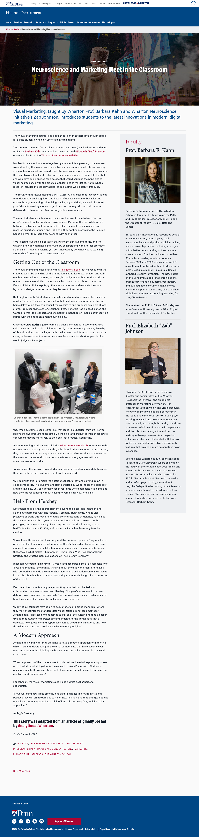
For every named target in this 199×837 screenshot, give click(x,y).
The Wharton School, (27, 829)
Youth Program (45, 3)
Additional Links (20, 804)
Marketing (81, 749)
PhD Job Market (67, 23)
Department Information (88, 23)
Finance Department (74, 829)
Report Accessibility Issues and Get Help (117, 829)
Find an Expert (108, 23)
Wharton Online (114, 3)
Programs (52, 23)
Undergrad (58, 3)
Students (37, 755)
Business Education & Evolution (51, 744)
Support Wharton (64, 821)
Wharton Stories (13, 29)
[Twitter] (14, 822)
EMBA (87, 3)
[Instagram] (41, 822)
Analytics (22, 744)
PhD (94, 3)
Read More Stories (22, 771)
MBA (80, 3)
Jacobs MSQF (70, 3)
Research (28, 23)
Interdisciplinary (24, 749)
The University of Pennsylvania (49, 829)
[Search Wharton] (193, 3)
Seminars (40, 23)
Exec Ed (101, 3)
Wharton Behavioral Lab (74, 446)
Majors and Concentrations (54, 749)
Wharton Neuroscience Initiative (59, 155)
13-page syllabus (70, 270)
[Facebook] (21, 822)
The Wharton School (58, 755)
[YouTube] (34, 822)
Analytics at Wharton (35, 726)
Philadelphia (21, 755)
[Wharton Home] (14, 3)
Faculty (33, 3)
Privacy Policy (91, 829)
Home (8, 23)
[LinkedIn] (27, 822)
